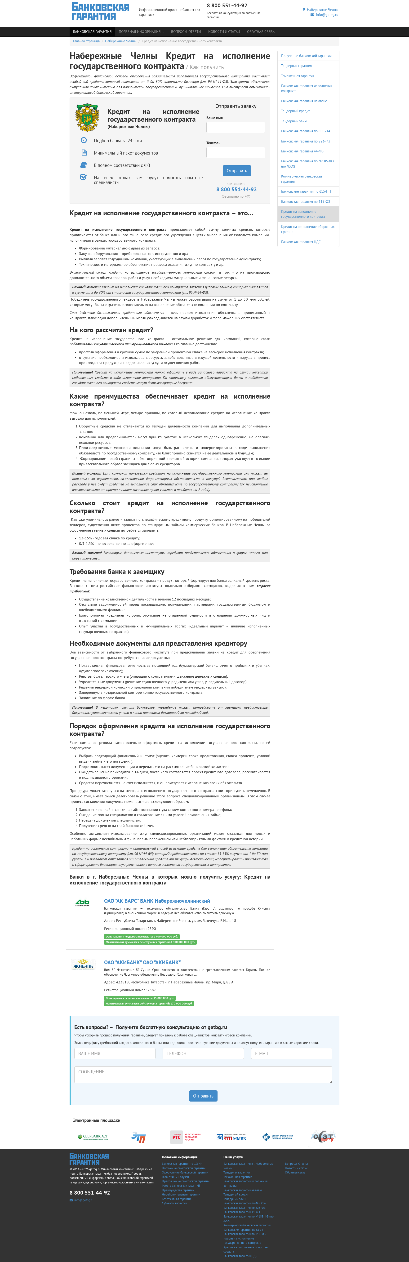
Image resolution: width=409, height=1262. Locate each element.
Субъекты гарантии (174, 1203)
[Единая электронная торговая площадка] (277, 1136)
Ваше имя (214, 117)
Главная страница (86, 41)
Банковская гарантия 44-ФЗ (302, 151)
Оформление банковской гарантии (185, 1172)
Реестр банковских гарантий (181, 1186)
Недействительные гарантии (181, 1194)
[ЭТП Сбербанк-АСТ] (92, 1136)
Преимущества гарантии (178, 1190)
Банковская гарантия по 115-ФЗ (305, 201)
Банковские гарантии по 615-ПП (306, 191)
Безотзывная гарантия (176, 1199)
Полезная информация (140, 31)
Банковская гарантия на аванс (304, 101)
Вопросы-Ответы (186, 31)
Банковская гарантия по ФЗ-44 (182, 1164)
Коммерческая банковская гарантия (247, 1225)
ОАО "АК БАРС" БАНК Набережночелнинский (157, 900)
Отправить (237, 170)
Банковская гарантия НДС (301, 242)
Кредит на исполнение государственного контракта (242, 1240)
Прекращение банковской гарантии (185, 1181)
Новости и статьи (224, 31)
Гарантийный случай (175, 1177)
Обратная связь (261, 31)
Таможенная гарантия (297, 76)
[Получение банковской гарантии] (101, 11)
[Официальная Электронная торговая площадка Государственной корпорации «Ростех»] (139, 1136)
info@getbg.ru (326, 14)
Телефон (213, 142)
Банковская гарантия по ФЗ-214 (305, 131)
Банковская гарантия (92, 31)
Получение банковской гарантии (306, 55)
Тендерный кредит (295, 111)
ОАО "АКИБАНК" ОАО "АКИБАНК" (142, 962)
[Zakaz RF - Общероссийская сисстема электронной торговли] (323, 1136)
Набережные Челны (321, 9)
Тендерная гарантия (296, 65)
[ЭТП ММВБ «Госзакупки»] (231, 1136)
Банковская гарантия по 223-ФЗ (305, 141)
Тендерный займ (294, 121)
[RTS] (185, 1136)
